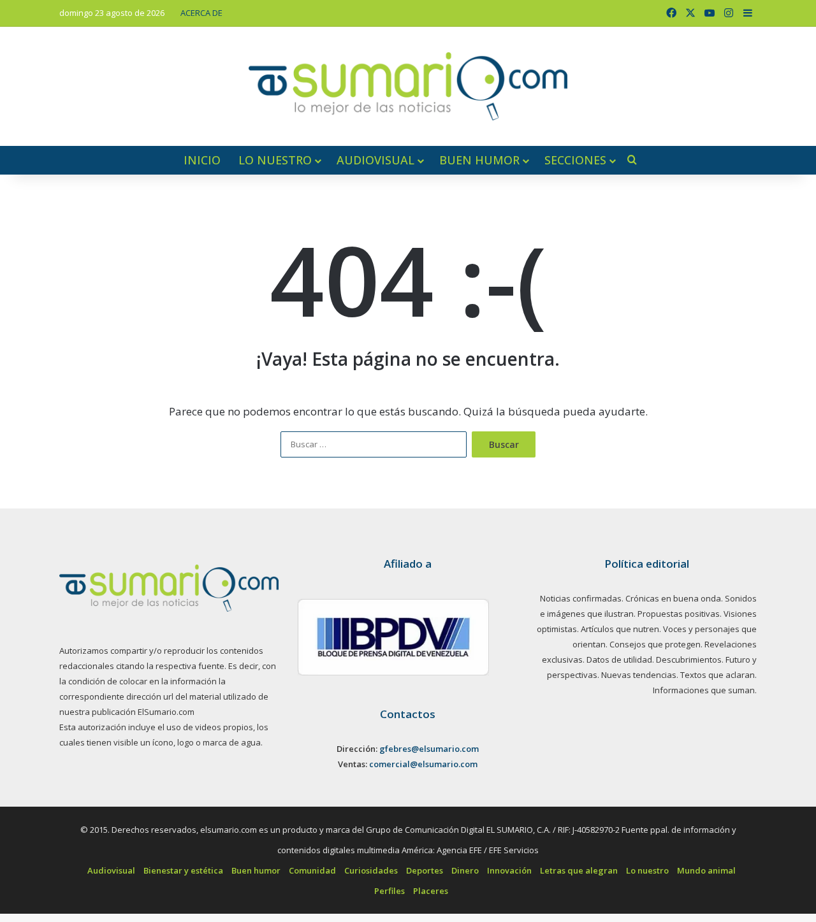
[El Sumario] (408, 86)
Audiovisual (375, 160)
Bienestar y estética (183, 870)
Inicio (202, 160)
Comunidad (312, 870)
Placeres (430, 891)
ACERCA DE (201, 12)
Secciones (575, 160)
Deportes (424, 870)
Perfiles (389, 891)
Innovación (509, 870)
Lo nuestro (275, 160)
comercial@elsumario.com (423, 764)
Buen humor (479, 160)
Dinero (465, 870)
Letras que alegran (579, 870)
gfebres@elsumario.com (429, 748)
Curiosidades (371, 870)
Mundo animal (706, 870)
